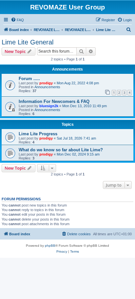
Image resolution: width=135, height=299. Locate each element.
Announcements (47, 87)
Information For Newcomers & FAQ (54, 101)
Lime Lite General (27, 42)
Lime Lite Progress (38, 133)
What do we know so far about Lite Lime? (61, 149)
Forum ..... (29, 78)
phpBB (50, 245)
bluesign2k (48, 106)
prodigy (46, 83)
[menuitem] (17, 20)
